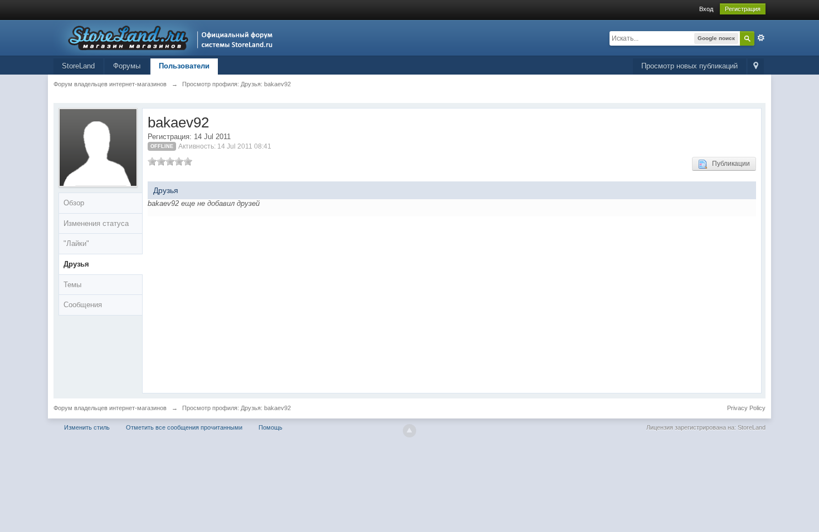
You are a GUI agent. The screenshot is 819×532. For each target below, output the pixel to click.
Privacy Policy (746, 408)
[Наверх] (409, 430)
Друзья (76, 264)
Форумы (126, 66)
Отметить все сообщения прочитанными (184, 427)
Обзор (74, 203)
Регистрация (742, 9)
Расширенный (761, 37)
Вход (706, 9)
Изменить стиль (87, 427)
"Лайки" (76, 243)
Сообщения (83, 305)
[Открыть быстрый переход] (756, 66)
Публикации (728, 164)
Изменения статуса (96, 223)
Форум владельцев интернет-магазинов (110, 408)
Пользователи (184, 66)
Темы (72, 284)
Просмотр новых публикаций (689, 66)
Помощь (270, 427)
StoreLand (78, 66)
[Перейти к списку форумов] (166, 37)
